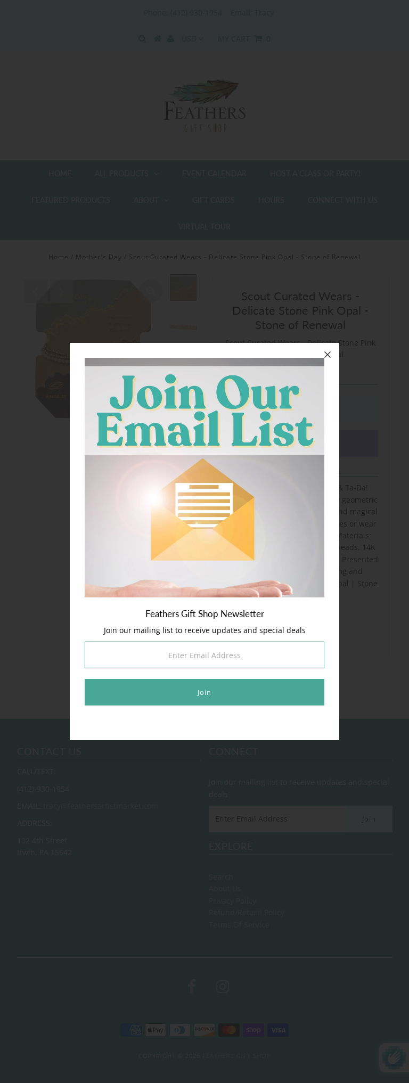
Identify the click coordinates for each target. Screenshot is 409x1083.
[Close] (327, 354)
